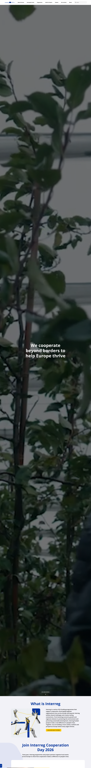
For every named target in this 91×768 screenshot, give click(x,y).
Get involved (63, 2)
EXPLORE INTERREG (46, 692)
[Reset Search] (85, 2)
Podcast (56, 2)
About (70, 2)
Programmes (39, 2)
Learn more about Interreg (53, 730)
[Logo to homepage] (10, 2)
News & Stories (21, 2)
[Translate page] (1, 766)
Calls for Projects (48, 2)
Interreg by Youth (30, 2)
